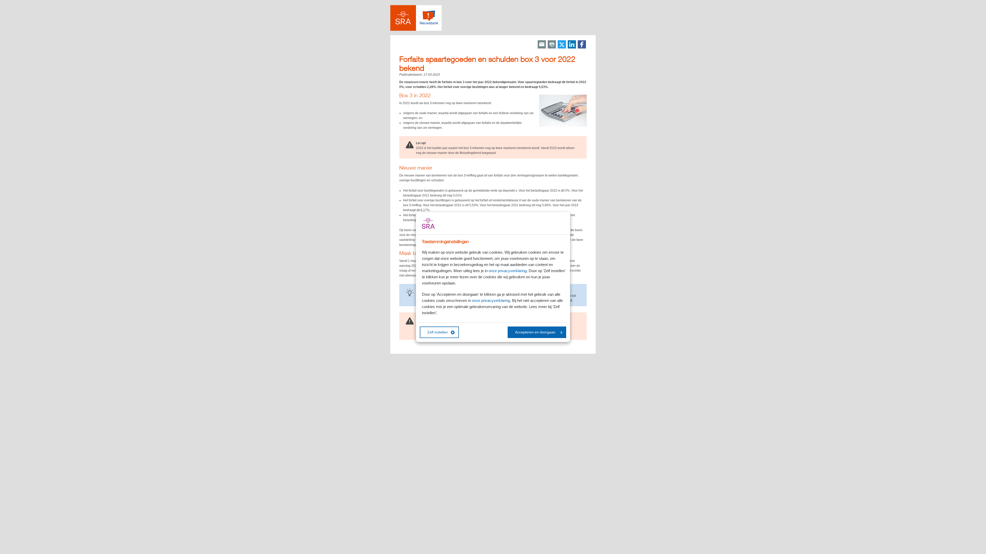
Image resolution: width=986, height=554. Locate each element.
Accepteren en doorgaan (535, 332)
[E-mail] (542, 44)
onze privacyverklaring (508, 271)
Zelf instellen (437, 332)
